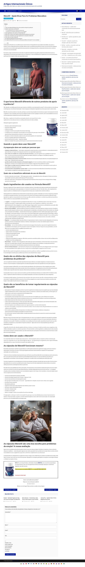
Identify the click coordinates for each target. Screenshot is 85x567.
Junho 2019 (64, 142)
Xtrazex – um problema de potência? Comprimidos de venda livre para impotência (71, 58)
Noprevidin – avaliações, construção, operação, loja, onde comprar (69, 50)
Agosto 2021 (64, 115)
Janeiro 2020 (64, 137)
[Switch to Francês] (33, 563)
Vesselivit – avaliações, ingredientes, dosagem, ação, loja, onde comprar (70, 41)
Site (6, 535)
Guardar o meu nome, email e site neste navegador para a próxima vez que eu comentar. (9, 547)
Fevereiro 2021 (65, 127)
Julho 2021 (64, 117)
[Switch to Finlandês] (31, 563)
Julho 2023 (64, 112)
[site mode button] (77, 11)
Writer (15, 20)
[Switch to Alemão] (36, 563)
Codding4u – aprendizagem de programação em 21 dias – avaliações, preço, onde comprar (71, 54)
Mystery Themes (16, 560)
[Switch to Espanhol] (61, 563)
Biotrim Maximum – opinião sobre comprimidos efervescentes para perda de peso (51, 489)
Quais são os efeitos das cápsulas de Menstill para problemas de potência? (19, 34)
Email (6, 530)
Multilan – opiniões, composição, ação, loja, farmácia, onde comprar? (71, 46)
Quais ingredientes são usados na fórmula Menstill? (15, 32)
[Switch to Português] (51, 563)
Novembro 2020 (65, 132)
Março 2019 (64, 147)
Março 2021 (64, 125)
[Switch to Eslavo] (56, 563)
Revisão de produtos (11, 10)
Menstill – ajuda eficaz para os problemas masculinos (71, 33)
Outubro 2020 (65, 135)
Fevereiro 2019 (65, 149)
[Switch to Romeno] (54, 563)
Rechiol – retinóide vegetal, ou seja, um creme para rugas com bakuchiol (12, 498)
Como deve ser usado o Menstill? (11, 37)
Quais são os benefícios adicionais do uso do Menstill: (17, 31)
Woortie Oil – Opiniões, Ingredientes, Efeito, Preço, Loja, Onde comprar (71, 62)
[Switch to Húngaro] (41, 563)
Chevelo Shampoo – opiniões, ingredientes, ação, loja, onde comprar (70, 77)
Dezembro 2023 (65, 110)
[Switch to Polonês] (49, 563)
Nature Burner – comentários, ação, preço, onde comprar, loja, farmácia (30, 498)
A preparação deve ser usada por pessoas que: (15, 30)
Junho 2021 (64, 120)
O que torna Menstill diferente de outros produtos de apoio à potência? (19, 27)
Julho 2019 (64, 140)
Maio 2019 (64, 144)
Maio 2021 (64, 122)
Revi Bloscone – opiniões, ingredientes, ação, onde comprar (11, 489)
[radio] (28, 484)
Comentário (8, 512)
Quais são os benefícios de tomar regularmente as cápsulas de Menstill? (19, 35)
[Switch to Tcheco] (23, 563)
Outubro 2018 (65, 152)
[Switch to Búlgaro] (21, 563)
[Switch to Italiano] (43, 563)
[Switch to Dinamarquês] (26, 563)
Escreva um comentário (22, 20)
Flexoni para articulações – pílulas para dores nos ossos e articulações (71, 66)
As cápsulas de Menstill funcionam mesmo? (13, 38)
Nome (6, 525)
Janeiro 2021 (64, 130)
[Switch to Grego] (38, 563)
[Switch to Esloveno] (59, 563)
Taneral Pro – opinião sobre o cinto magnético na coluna (48, 498)
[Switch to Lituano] (46, 563)
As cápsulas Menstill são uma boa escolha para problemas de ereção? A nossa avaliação (22, 39)
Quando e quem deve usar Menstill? (12, 28)
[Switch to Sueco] (64, 563)
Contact (20, 10)
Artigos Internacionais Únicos (18, 4)
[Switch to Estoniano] (28, 563)
